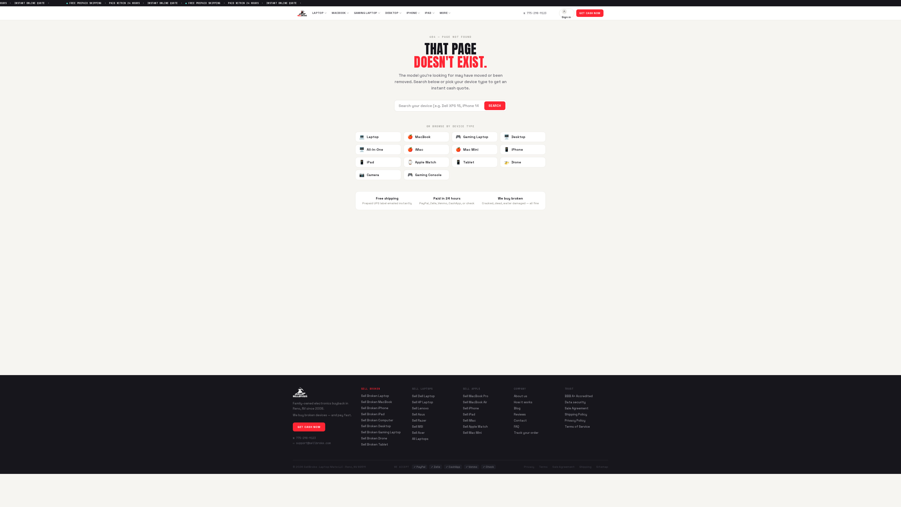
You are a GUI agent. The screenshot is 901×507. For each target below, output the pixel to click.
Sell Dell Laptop (423, 396)
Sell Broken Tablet (374, 444)
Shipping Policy (576, 414)
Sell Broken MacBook (376, 402)
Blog (517, 408)
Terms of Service (577, 427)
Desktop (391, 13)
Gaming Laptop (365, 13)
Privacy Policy (575, 420)
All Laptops (420, 439)
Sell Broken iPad (373, 414)
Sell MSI (417, 427)
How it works (523, 402)
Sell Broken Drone (374, 438)
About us (520, 396)
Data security (575, 402)
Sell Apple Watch (475, 427)
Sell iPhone (471, 408)
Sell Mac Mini (472, 433)
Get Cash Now (589, 13)
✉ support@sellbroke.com (312, 443)
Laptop (318, 13)
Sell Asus (418, 414)
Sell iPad (469, 414)
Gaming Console (425, 174)
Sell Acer (418, 433)
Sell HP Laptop (422, 402)
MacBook (339, 13)
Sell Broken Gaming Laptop (381, 432)
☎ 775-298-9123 (304, 438)
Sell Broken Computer (377, 420)
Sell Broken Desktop (376, 426)
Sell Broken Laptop (375, 396)
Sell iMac (469, 420)
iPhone (412, 13)
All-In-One (371, 149)
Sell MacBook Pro (475, 396)
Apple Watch (422, 162)
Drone (512, 162)
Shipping (585, 467)
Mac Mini (467, 149)
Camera (369, 174)
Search (495, 106)
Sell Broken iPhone (374, 408)
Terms (543, 467)
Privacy (529, 467)
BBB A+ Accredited (579, 396)
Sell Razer (419, 420)
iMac (415, 149)
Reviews (520, 414)
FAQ (516, 427)
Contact (520, 420)
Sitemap (602, 467)
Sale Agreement (576, 408)
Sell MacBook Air (475, 402)
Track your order (526, 433)
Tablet (465, 162)
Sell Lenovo (420, 408)
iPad (428, 13)
